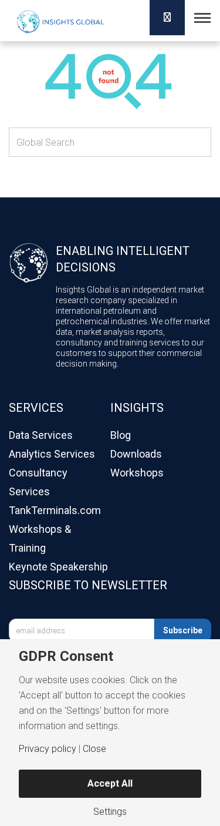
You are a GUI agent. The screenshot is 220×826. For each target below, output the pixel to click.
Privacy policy (47, 749)
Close (94, 749)
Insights (137, 408)
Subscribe (182, 630)
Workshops (137, 472)
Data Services (41, 435)
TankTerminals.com (55, 510)
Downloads (136, 454)
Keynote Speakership (58, 566)
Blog (120, 435)
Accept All (110, 783)
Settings (110, 812)
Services (36, 408)
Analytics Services (52, 454)
